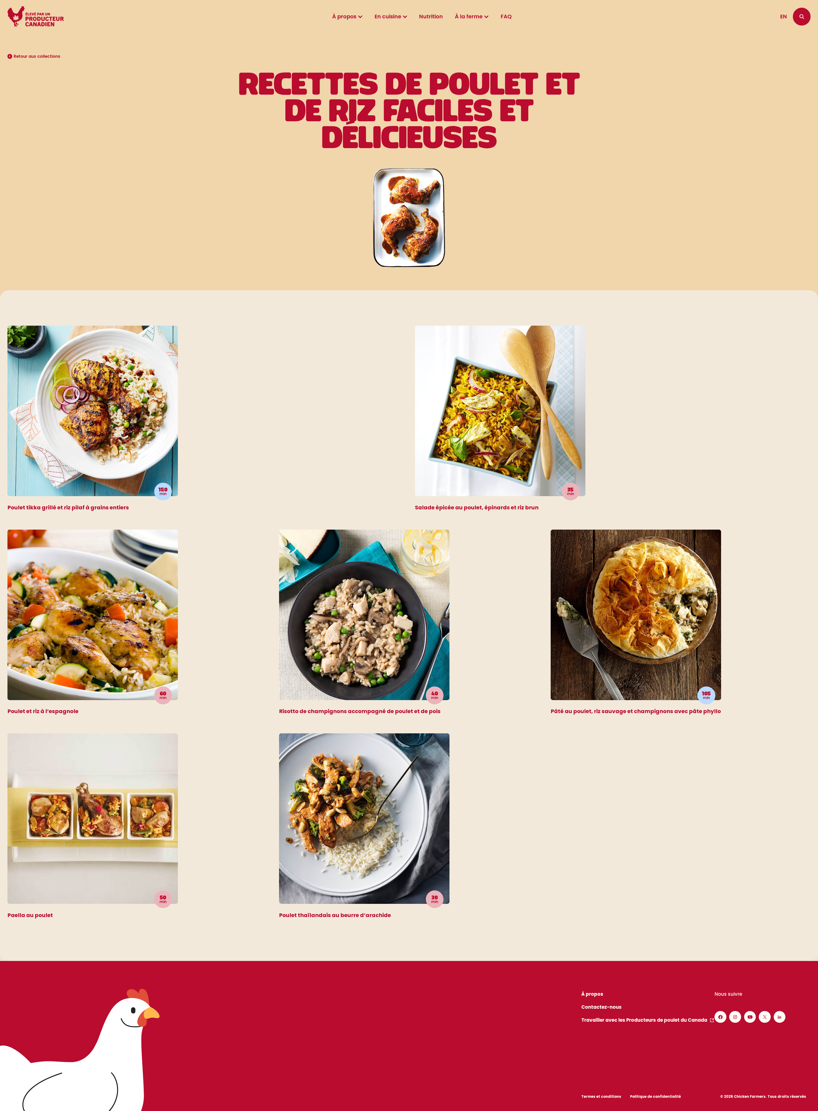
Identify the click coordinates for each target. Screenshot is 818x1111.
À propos (344, 16)
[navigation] (802, 16)
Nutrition (431, 16)
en (783, 16)
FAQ (506, 16)
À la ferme (468, 16)
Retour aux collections (37, 56)
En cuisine (387, 16)
